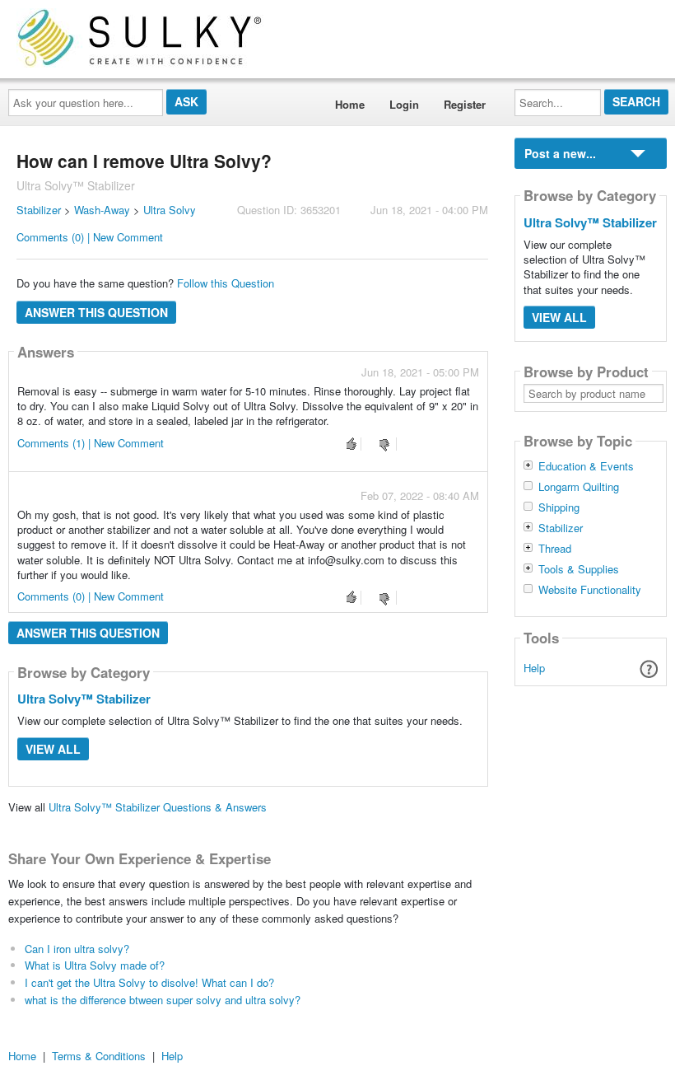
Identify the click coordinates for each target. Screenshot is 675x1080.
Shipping (559, 507)
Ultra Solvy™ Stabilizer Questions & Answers (158, 807)
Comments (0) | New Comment (89, 237)
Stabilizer (38, 209)
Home (350, 104)
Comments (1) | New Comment (90, 443)
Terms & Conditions (99, 1056)
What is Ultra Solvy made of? (95, 965)
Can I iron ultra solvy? (77, 948)
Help (534, 668)
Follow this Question (225, 283)
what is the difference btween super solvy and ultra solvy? (162, 1000)
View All (53, 749)
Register (465, 104)
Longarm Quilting (578, 487)
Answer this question (96, 312)
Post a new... (560, 153)
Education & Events (586, 466)
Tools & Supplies (578, 569)
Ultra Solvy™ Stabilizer (84, 699)
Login (404, 104)
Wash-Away (102, 209)
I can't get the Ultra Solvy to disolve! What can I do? (149, 982)
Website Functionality (589, 590)
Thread (554, 548)
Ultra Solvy (169, 209)
